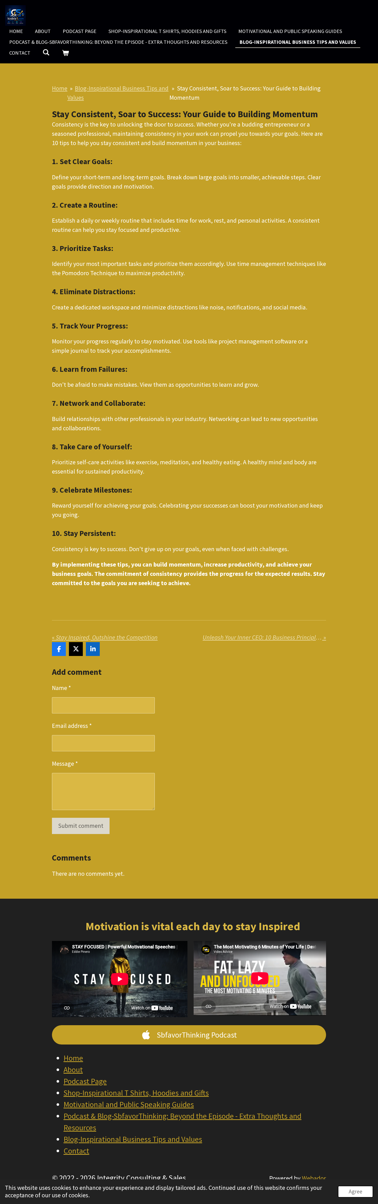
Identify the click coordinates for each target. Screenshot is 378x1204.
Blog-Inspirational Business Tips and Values (133, 1139)
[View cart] (65, 52)
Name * (61, 688)
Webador (314, 1178)
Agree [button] (355, 1191)
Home (59, 88)
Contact (76, 1151)
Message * (65, 764)
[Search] (46, 52)
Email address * (72, 726)
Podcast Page (85, 1081)
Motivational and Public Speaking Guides (129, 1104)
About (73, 1069)
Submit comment (80, 826)
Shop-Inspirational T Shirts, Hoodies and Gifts (136, 1093)
